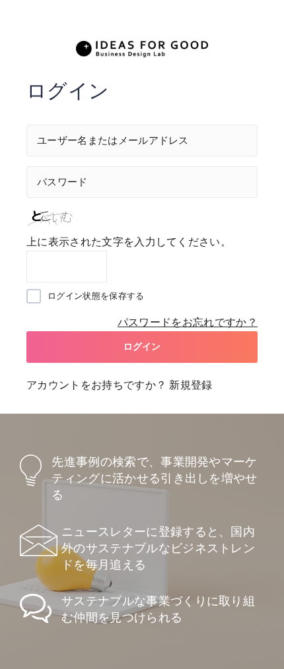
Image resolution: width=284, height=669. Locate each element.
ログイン (142, 346)
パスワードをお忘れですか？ (188, 322)
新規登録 (190, 385)
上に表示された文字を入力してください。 (128, 241)
